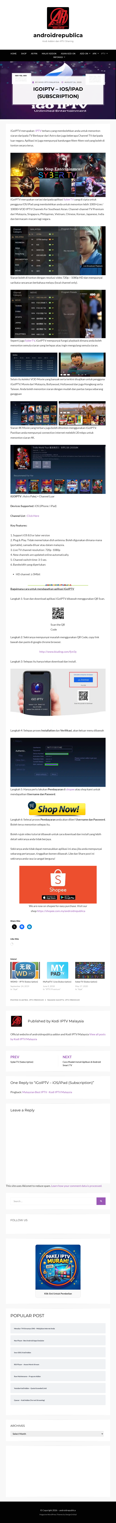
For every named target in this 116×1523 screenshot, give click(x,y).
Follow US (18, 1220)
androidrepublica (58, 35)
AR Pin (34, 53)
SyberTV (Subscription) (86, 981)
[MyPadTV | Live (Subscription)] (57, 970)
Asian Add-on (68, 53)
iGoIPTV (60, 1000)
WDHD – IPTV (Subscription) (24, 981)
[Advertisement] (58, 1471)
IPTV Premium (36, 1000)
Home (14, 53)
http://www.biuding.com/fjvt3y (58, 651)
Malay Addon (49, 53)
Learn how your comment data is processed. (76, 1185)
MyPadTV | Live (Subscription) (57, 981)
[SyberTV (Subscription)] (90, 970)
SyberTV (69, 199)
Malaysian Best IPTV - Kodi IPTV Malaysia (47, 1092)
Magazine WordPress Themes (51, 1514)
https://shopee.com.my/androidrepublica (61, 911)
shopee (70, 789)
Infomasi (58, 57)
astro (24, 1000)
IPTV (103, 53)
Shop (23, 53)
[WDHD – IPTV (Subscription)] (25, 970)
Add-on (84, 53)
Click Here (33, 515)
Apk (95, 53)
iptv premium (72, 1000)
